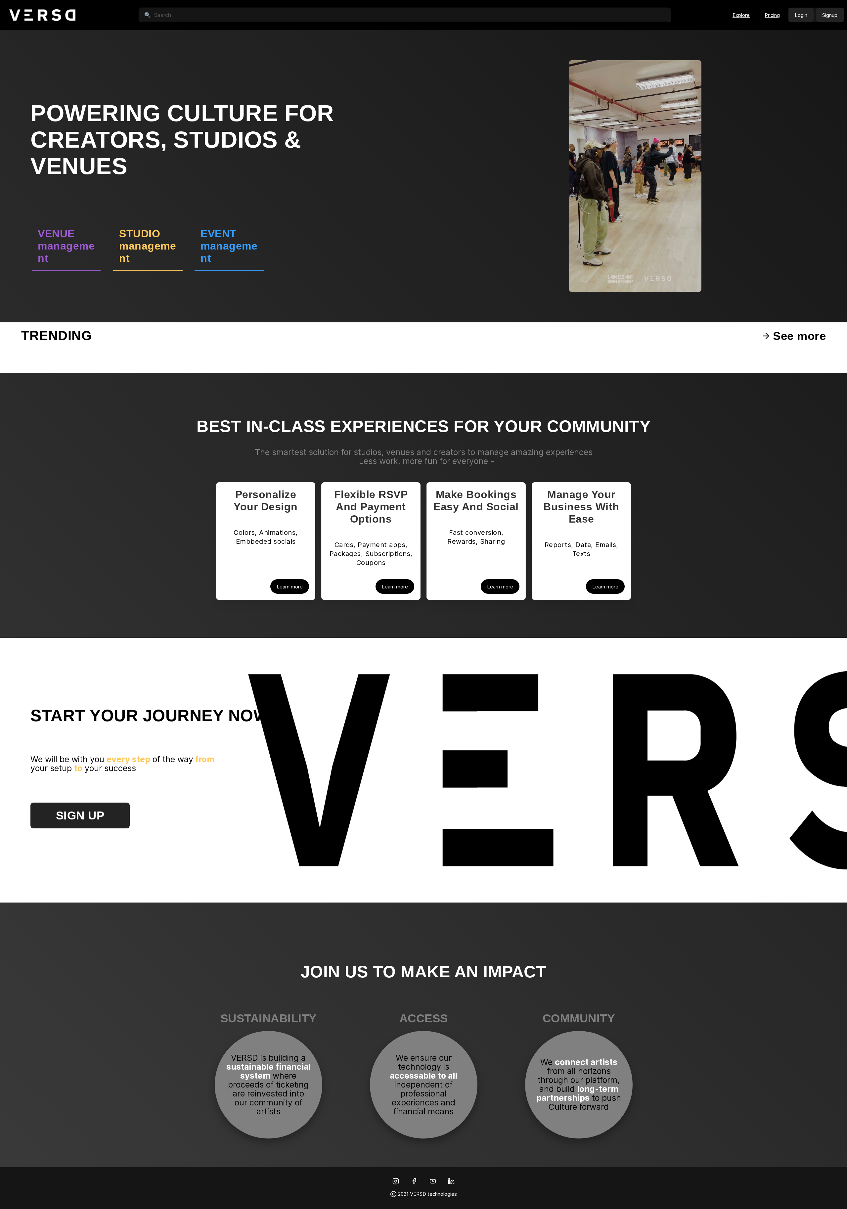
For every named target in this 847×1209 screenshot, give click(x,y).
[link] (42, 15)
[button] (741, 15)
